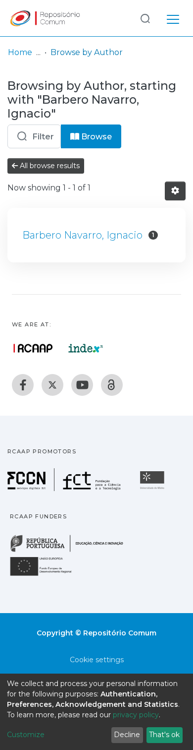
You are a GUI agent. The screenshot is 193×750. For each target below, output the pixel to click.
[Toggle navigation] (173, 17)
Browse (95, 136)
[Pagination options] (175, 191)
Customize (26, 734)
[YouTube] (82, 385)
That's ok (164, 734)
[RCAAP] (112, 385)
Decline (127, 734)
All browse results (49, 165)
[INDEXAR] (85, 348)
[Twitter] (52, 385)
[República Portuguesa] (72, 551)
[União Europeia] (46, 575)
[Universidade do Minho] (153, 488)
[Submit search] (145, 18)
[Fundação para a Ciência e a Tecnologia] (65, 488)
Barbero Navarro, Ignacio (82, 235)
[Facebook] (23, 385)
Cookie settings (97, 659)
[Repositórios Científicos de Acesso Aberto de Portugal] (33, 348)
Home (20, 52)
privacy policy (136, 714)
